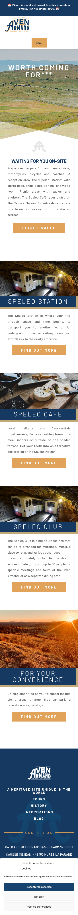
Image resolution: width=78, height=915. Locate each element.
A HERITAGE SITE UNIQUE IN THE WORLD (39, 791)
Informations (39, 812)
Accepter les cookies (39, 886)
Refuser (39, 896)
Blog (39, 819)
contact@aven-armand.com (50, 847)
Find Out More (39, 350)
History (39, 806)
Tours (39, 799)
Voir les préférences (39, 906)
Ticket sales (39, 228)
